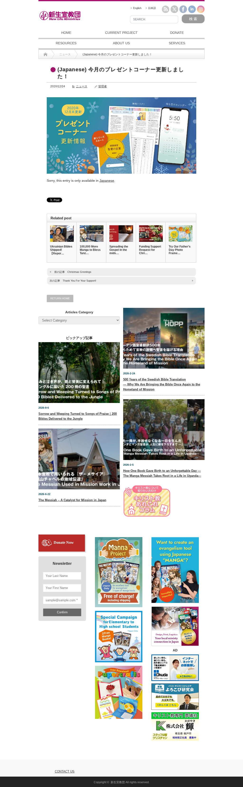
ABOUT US (121, 43)
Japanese (106, 180)
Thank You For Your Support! (79, 280)
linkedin (192, 9)
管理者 (102, 86)
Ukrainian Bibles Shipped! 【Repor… (61, 250)
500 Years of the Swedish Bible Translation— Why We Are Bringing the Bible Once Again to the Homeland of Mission (161, 384)
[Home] (45, 54)
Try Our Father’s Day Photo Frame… (180, 250)
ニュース (81, 86)
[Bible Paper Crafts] (118, 690)
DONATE (177, 33)
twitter (174, 9)
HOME (66, 33)
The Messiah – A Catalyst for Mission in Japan (72, 500)
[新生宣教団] (59, 15)
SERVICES (177, 43)
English (136, 8)
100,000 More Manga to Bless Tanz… (90, 250)
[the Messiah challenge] (118, 634)
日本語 (151, 8)
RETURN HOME (60, 298)
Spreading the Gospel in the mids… (118, 250)
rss (165, 9)
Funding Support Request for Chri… (150, 250)
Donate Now (64, 542)
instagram (201, 9)
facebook (183, 9)
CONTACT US (65, 771)
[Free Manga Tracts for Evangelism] (118, 570)
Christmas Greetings (79, 271)
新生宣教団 (118, 782)
